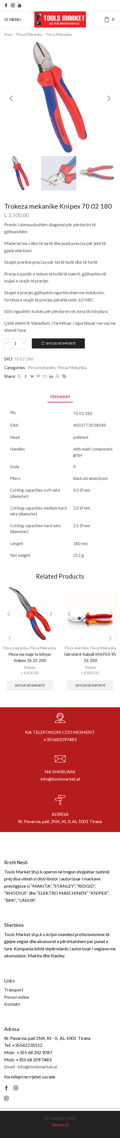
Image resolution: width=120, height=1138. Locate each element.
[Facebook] (6, 5)
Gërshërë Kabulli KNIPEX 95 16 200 (90, 657)
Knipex (29, 667)
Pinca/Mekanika (29, 34)
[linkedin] (51, 376)
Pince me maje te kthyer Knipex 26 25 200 (29, 657)
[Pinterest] (38, 376)
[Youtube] (19, 5)
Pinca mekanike (59, 34)
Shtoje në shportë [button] (30, 685)
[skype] (63, 376)
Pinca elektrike (76, 648)
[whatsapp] (57, 376)
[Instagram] (13, 5)
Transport (13, 989)
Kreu (8, 34)
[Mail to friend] (45, 376)
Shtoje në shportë (61, 343)
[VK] (32, 376)
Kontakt (12, 1004)
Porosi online (16, 997)
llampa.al (60, 1124)
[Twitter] (19, 376)
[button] (11, 99)
